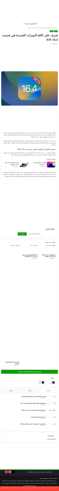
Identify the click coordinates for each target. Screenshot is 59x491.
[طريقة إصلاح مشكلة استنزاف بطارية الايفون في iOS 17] (51, 405)
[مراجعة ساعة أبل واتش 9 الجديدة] (51, 419)
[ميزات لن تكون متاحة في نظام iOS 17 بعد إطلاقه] (24, 164)
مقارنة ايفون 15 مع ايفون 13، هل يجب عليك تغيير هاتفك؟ (33, 424)
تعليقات (11, 390)
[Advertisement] (29, 11)
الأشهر (29, 390)
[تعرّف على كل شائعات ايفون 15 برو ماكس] (11, 303)
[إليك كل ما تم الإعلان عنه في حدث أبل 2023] (51, 164)
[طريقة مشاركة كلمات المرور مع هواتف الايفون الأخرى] (51, 398)
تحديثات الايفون (50, 229)
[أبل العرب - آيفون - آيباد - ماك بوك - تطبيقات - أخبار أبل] (29, 24)
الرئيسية (55, 27)
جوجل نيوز (49, 439)
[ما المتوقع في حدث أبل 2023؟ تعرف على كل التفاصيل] (47, 249)
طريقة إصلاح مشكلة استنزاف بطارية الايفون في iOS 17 (33, 403)
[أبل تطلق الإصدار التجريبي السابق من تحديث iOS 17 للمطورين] (29, 249)
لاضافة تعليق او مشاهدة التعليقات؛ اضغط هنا (29, 371)
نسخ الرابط (22, 234)
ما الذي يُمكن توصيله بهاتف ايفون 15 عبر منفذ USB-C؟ (33, 410)
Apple (51, 27)
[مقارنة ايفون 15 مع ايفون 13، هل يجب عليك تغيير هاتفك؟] (51, 426)
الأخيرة (48, 390)
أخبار (51, 31)
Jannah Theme (4, 487)
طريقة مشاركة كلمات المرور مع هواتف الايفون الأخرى (33, 396)
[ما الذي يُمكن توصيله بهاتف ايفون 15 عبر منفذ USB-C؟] (51, 412)
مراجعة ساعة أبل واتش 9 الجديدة (38, 417)
